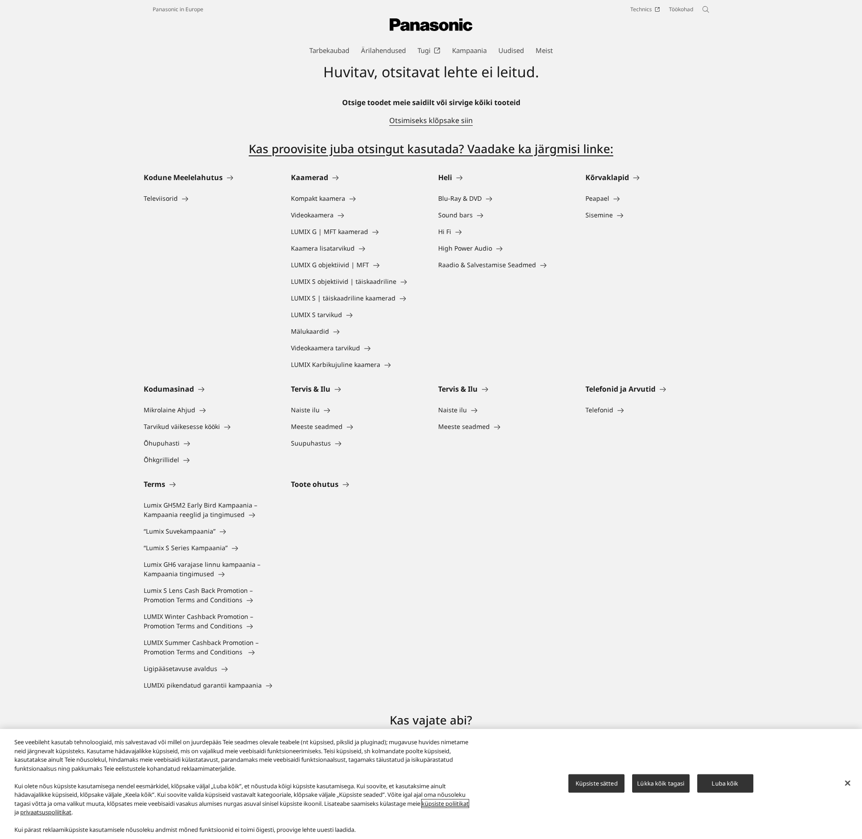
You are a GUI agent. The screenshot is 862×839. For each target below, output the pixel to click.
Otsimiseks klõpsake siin (431, 120)
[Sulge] (848, 783)
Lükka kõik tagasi (660, 783)
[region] (431, 784)
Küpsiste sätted (597, 783)
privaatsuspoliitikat (45, 812)
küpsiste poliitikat (445, 803)
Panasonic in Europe (178, 9)
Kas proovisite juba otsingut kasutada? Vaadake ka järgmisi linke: (431, 149)
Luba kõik (725, 783)
